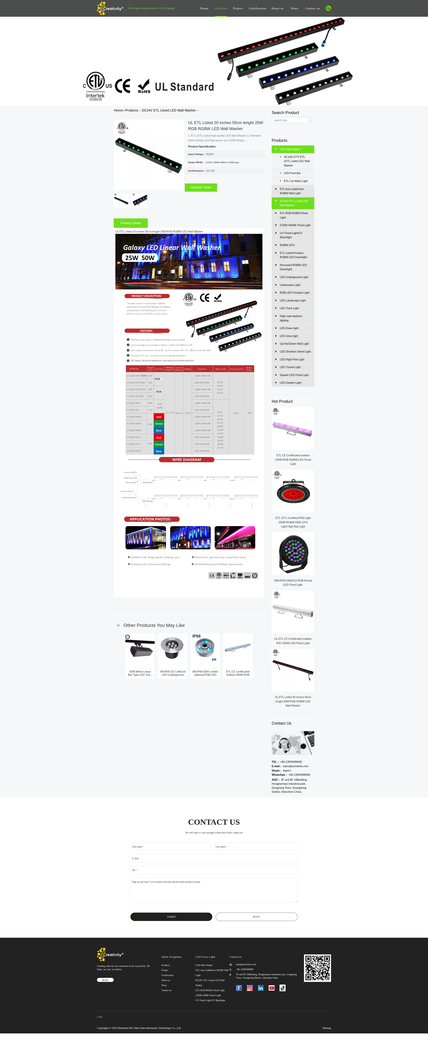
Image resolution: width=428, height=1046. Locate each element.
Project (238, 8)
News (294, 8)
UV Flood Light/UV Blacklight (210, 1000)
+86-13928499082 (287, 761)
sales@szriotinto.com (290, 766)
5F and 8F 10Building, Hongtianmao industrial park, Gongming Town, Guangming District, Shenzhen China (289, 785)
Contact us (312, 8)
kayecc (281, 770)
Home (204, 8)
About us (277, 8)
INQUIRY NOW (201, 187)
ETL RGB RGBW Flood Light (210, 990)
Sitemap (327, 1028)
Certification (257, 8)
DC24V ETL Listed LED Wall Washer (169, 110)
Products (221, 8)
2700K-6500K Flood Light (208, 995)
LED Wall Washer (204, 965)
